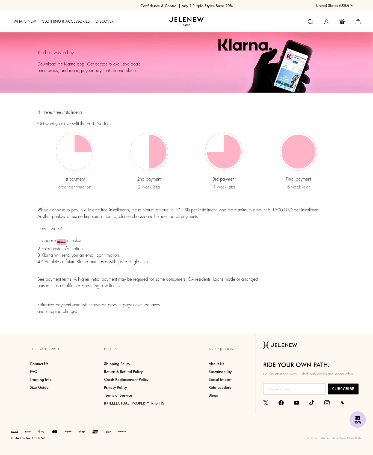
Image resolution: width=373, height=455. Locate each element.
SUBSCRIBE (343, 388)
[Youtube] (296, 402)
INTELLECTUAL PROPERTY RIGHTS (134, 403)
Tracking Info (41, 379)
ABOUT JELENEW (221, 349)
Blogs (213, 395)
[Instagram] (327, 402)
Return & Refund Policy (123, 371)
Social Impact (220, 379)
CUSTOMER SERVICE (45, 349)
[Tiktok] (311, 402)
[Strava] (342, 402)
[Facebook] (281, 402)
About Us (216, 363)
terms (66, 279)
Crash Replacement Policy (126, 379)
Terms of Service (118, 395)
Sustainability (220, 371)
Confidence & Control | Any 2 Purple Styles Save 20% (186, 6)
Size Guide (39, 387)
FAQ (33, 371)
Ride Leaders (220, 387)
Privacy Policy (115, 387)
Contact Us (39, 363)
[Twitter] (265, 402)
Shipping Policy (117, 363)
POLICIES (110, 349)
